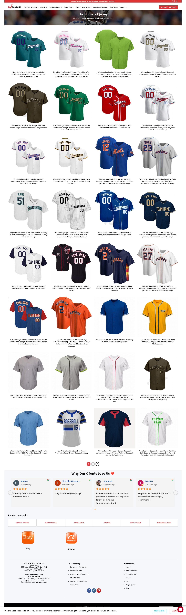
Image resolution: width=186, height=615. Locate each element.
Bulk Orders (114, 7)
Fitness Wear (68, 7)
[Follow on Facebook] (172, 1)
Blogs (128, 578)
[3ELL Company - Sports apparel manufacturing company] (14, 6)
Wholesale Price (131, 571)
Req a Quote (130, 585)
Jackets (42, 7)
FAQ (127, 581)
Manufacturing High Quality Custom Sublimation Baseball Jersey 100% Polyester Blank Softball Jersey (28, 181)
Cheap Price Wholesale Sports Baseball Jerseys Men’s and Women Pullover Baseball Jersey (157, 74)
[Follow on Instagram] (174, 1)
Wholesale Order (76, 571)
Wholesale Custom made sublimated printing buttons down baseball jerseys (114, 341)
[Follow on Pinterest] (99, 590)
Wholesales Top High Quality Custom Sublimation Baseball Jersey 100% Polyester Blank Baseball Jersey (157, 128)
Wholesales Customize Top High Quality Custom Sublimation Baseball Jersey (114, 127)
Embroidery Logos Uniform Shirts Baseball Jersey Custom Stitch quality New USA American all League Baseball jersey (72, 235)
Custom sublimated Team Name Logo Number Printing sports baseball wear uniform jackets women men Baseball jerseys (114, 181)
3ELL (127, 588)
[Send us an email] (176, 1)
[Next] (97, 464)
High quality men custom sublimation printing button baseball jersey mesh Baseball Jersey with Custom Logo (28, 235)
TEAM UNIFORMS (54, 7)
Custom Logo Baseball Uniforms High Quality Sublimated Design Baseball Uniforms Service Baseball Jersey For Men (71, 128)
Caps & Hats (86, 7)
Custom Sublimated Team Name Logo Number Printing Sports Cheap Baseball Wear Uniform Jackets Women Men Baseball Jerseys (71, 343)
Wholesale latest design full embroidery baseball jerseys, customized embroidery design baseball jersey (157, 397)
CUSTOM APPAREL (31, 7)
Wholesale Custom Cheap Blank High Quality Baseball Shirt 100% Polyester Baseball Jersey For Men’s (71, 181)
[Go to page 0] (90, 509)
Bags (77, 7)
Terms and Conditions (78, 581)
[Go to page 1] (93, 509)
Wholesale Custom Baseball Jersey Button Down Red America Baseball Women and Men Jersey (71, 288)
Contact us (74, 585)
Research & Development (79, 574)
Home (75, 18)
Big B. (106, 481)
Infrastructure (75, 578)
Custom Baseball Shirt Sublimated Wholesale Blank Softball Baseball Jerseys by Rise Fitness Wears (71, 397)
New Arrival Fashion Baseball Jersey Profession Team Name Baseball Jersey (71, 452)
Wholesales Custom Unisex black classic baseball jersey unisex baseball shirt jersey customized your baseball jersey (114, 74)
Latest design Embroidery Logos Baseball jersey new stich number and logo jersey (114, 234)
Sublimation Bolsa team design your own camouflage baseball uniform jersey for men (28, 127)
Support (122, 7)
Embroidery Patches (100, 7)
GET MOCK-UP (131, 574)
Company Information (78, 567)
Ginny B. (66, 481)
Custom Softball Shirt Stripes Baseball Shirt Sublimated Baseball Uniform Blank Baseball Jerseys (114, 288)
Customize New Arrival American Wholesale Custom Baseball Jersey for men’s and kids (28, 396)
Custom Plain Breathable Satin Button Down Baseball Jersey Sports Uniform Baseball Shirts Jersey (157, 342)
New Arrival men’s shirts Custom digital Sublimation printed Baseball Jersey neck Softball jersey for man (29, 74)
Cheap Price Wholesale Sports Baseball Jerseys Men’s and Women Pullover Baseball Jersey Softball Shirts (114, 453)
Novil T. (148, 481)
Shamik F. (25, 481)
